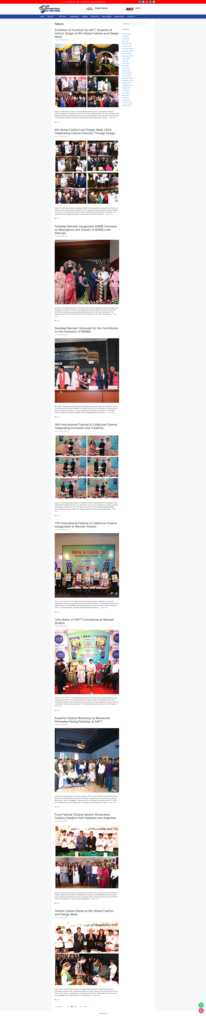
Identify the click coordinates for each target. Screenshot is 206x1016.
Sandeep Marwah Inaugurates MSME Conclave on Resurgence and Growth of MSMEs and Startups (86, 230)
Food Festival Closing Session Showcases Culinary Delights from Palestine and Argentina (85, 816)
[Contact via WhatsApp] (201, 1005)
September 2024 (127, 85)
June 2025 (125, 63)
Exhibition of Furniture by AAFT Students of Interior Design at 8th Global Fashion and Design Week (87, 33)
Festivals (85, 16)
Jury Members (74, 16)
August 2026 (126, 34)
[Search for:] (134, 24)
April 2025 (125, 68)
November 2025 (127, 51)
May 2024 (125, 95)
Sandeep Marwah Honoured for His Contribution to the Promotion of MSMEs (86, 329)
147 (81, 1006)
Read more (112, 118)
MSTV (137, 8)
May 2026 (125, 41)
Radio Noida (101, 8)
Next (86, 1006)
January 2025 (126, 75)
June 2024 (125, 93)
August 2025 (126, 58)
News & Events (119, 16)
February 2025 (127, 73)
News (58, 122)
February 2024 (127, 102)
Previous (58, 1006)
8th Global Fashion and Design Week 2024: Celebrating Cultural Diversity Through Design (85, 131)
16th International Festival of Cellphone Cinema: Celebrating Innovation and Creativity (86, 426)
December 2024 (127, 78)
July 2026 (125, 36)
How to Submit (106, 16)
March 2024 (126, 100)
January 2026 (126, 46)
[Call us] (201, 1011)
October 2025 (126, 53)
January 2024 (126, 105)
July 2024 (125, 90)
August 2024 (126, 88)
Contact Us (131, 16)
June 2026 (125, 39)
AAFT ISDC (62, 16)
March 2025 (126, 71)
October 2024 (126, 83)
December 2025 (127, 48)
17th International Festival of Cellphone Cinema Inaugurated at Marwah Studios (86, 524)
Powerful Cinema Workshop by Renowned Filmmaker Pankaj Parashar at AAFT (82, 719)
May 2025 (125, 66)
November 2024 (127, 80)
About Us (50, 16)
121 (68, 1006)
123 (75, 1006)
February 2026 (127, 43)
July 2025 (125, 61)
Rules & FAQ (95, 16)
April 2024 (125, 98)
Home (42, 16)
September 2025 (127, 56)
